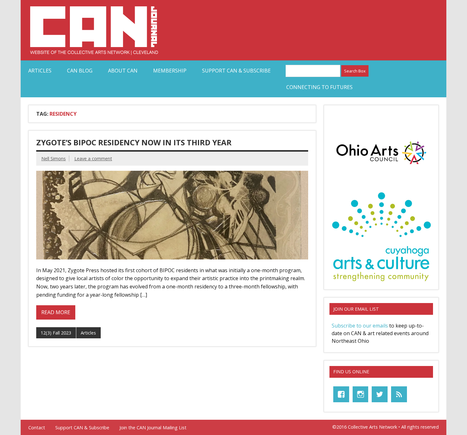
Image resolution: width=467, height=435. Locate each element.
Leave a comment (93, 158)
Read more (55, 312)
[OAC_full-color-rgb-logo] (381, 165)
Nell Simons (53, 158)
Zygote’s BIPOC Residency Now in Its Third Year (134, 142)
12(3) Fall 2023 (56, 333)
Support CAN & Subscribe (236, 70)
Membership (169, 70)
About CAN (123, 70)
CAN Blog (79, 70)
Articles (39, 70)
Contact (36, 427)
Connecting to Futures (319, 87)
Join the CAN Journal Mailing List (152, 427)
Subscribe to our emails (360, 325)
